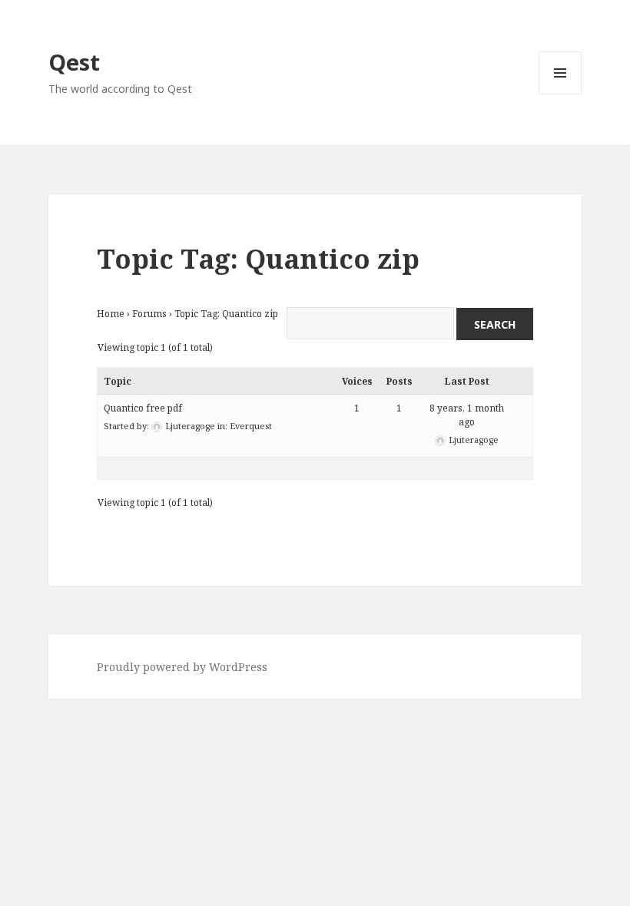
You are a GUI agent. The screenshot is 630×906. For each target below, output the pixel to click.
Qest (74, 62)
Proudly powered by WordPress (182, 667)
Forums (149, 313)
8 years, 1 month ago (466, 415)
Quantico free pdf (143, 408)
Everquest (251, 426)
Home (110, 313)
